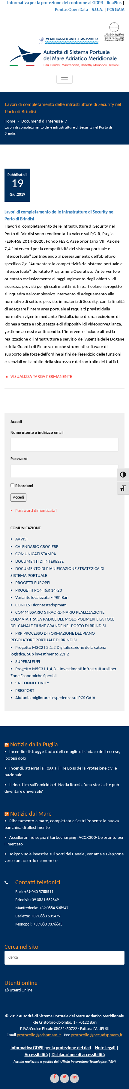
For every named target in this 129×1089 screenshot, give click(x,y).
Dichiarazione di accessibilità (78, 1055)
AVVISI (21, 539)
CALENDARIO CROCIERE (36, 547)
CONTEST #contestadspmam (41, 605)
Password (19, 459)
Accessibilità (36, 1055)
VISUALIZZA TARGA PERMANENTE (41, 377)
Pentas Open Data (71, 10)
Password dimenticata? (36, 511)
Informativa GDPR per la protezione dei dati (50, 1048)
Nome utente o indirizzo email (36, 433)
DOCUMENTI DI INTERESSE (39, 561)
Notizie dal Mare (31, 814)
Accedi (18, 497)
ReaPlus (114, 3)
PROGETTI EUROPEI (32, 583)
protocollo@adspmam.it (39, 1035)
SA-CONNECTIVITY (32, 683)
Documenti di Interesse (42, 121)
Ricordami (24, 486)
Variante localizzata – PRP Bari (41, 598)
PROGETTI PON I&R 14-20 (38, 590)
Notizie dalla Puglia (34, 745)
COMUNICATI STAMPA (35, 554)
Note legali (105, 1048)
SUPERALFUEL (28, 662)
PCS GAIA (115, 10)
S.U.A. (97, 10)
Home (9, 121)
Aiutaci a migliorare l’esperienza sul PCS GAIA (55, 698)
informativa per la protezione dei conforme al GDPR (55, 3)
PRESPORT (24, 691)
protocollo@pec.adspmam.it (96, 1035)
